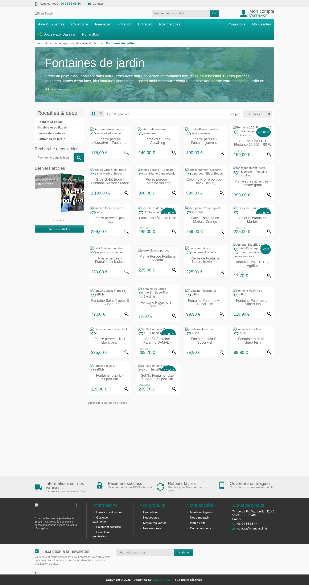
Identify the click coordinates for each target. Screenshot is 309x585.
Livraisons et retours (109, 512)
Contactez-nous (200, 528)
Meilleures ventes (154, 522)
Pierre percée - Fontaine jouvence (205, 141)
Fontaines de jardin (51, 138)
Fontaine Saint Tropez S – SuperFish (110, 302)
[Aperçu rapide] (126, 153)
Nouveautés (261, 24)
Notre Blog (90, 34)
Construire (79, 24)
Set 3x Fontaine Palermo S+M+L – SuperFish (157, 342)
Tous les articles (59, 229)
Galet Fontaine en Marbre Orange (205, 220)
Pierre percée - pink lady (109, 220)
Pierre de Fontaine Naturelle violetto (205, 260)
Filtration (124, 24)
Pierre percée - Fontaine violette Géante (157, 183)
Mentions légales (201, 512)
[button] (52, 220)
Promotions (236, 24)
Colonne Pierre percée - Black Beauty (205, 181)
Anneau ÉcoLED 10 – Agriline (252, 264)
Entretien (145, 24)
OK (214, 13)
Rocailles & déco (57, 113)
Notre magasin (200, 517)
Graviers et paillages (52, 127)
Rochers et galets (50, 121)
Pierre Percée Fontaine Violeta (157, 258)
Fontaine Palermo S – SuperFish (157, 304)
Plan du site (198, 522)
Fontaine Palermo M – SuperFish (205, 302)
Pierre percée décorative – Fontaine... (109, 141)
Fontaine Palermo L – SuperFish (252, 302)
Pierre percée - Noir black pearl (109, 340)
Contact (98, 3)
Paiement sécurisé (108, 526)
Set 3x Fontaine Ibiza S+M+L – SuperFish (157, 377)
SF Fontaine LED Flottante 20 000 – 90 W (252, 143)
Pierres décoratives (51, 133)
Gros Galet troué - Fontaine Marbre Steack (110, 181)
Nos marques (169, 24)
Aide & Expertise (51, 24)
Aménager (103, 24)
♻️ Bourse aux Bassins (56, 34)
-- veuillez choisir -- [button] (258, 114)
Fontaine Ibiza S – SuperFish (205, 340)
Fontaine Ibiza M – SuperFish (252, 340)
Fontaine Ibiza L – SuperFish (110, 377)
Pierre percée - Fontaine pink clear (110, 260)
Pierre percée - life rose (157, 218)
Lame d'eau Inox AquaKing (157, 141)
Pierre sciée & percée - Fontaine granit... (252, 183)
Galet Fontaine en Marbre (253, 220)
